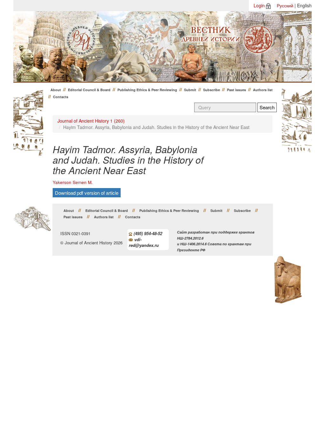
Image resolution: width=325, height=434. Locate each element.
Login (259, 5)
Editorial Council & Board (89, 89)
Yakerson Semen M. (73, 182)
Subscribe (211, 89)
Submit (190, 89)
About (55, 89)
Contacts (60, 96)
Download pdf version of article (86, 192)
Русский (285, 5)
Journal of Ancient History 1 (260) (91, 121)
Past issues (236, 89)
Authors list (263, 89)
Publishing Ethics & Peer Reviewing (147, 89)
